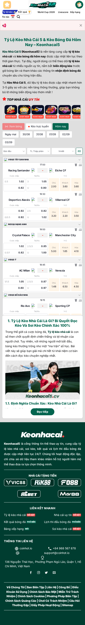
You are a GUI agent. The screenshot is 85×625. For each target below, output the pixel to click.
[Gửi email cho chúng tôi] (54, 573)
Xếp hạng (75, 12)
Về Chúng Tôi (16, 587)
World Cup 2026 (46, 12)
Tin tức (5, 16)
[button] (18, 17)
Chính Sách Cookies (31, 596)
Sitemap (67, 605)
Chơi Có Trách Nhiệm (53, 600)
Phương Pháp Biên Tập (62, 596)
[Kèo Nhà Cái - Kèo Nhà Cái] (42, 5)
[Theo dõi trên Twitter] (46, 573)
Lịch (12, 16)
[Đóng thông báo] (81, 25)
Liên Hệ (51, 587)
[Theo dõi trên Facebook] (30, 573)
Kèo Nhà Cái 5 (11, 51)
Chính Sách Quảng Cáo (20, 600)
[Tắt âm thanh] (79, 151)
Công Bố (64, 587)
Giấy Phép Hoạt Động (45, 605)
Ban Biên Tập (35, 587)
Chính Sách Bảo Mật (42, 591)
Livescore (63, 12)
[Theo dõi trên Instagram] (38, 573)
